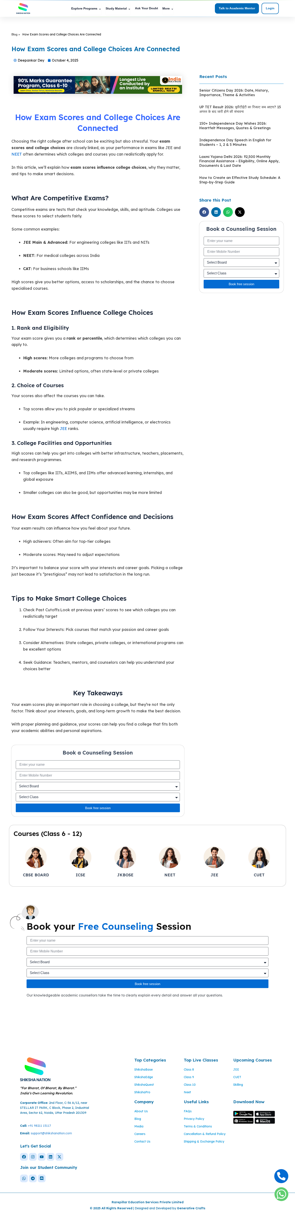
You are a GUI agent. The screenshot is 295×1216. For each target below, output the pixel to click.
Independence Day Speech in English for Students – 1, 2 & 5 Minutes (235, 142)
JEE (63, 428)
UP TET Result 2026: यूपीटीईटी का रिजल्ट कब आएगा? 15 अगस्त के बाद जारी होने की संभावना (240, 109)
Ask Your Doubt (146, 8)
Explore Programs (86, 8)
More (168, 8)
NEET (16, 154)
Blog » (15, 34)
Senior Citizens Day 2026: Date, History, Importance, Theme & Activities (234, 92)
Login (270, 8)
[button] (204, 212)
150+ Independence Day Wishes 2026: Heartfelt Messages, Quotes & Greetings (235, 125)
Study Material (118, 8)
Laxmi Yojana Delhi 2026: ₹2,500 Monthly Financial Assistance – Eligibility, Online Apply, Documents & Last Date (239, 161)
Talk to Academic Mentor (237, 8)
